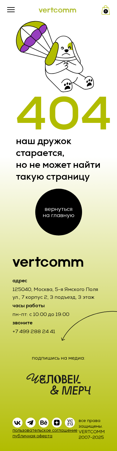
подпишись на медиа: (58, 358)
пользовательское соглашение (44, 430)
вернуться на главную (58, 212)
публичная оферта (32, 436)
